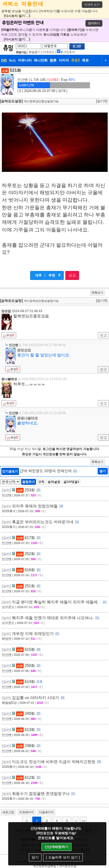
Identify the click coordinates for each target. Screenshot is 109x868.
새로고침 (8, 812)
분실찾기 (34, 52)
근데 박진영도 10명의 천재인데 (48, 471)
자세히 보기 (92, 4)
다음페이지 (46, 812)
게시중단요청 (67, 865)
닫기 (35, 857)
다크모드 (48, 52)
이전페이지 (26, 812)
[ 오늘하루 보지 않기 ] (63, 857)
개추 (38, 275)
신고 (72, 275)
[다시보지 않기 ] (17, 16)
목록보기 (97, 292)
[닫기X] (101, 101)
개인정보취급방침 (44, 865)
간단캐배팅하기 (56, 847)
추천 (51, 275)
